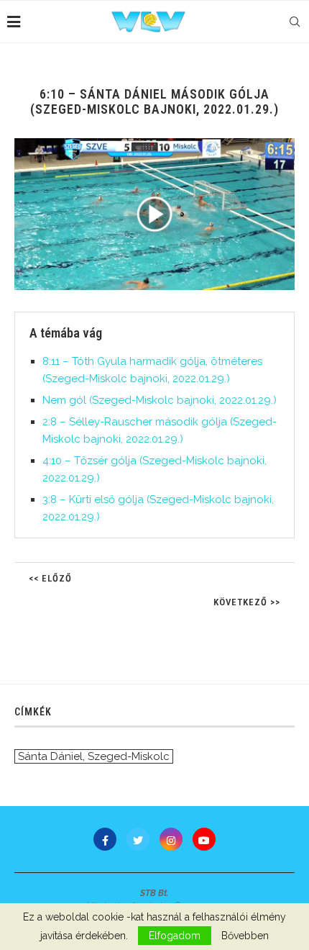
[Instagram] (171, 839)
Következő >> (246, 602)
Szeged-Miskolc (129, 756)
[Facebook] (104, 839)
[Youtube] (204, 839)
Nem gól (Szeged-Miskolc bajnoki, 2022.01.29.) (159, 400)
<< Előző (50, 578)
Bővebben (245, 936)
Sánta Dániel (50, 756)
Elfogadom (174, 935)
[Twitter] (137, 839)
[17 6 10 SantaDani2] (154, 214)
